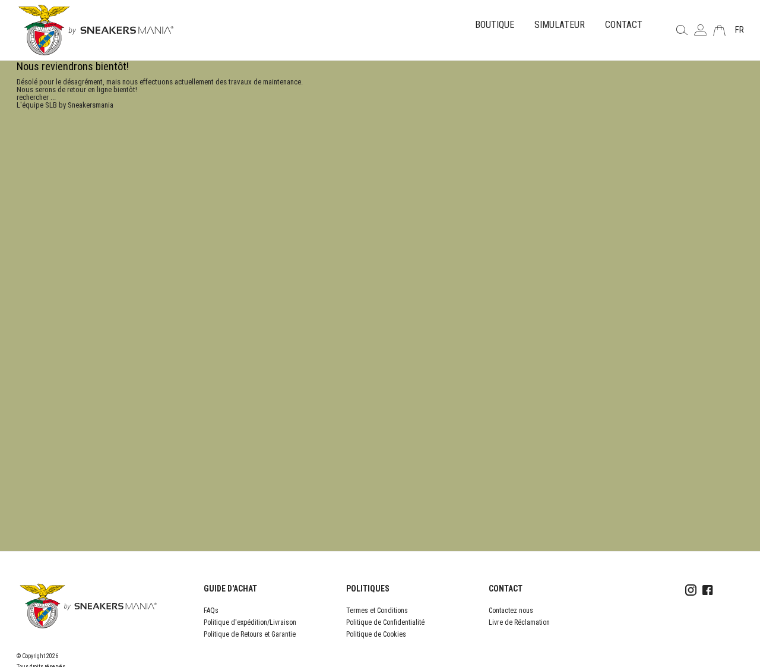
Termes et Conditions (377, 610)
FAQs (211, 610)
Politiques (368, 588)
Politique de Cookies (376, 634)
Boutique (494, 24)
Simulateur (559, 24)
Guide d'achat (230, 588)
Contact (623, 24)
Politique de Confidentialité (385, 622)
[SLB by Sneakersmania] (96, 29)
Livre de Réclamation (519, 622)
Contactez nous (511, 610)
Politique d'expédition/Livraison (250, 622)
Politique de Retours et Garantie (250, 634)
